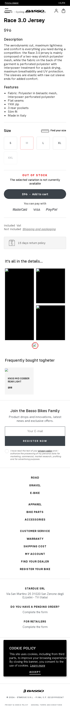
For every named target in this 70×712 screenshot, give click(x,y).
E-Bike (35, 493)
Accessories (35, 519)
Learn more (37, 666)
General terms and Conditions (46, 705)
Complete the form (35, 612)
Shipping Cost (35, 546)
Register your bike (35, 569)
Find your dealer (35, 561)
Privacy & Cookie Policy (16, 705)
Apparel (35, 504)
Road (35, 477)
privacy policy (45, 450)
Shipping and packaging (39, 229)
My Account (35, 554)
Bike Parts (35, 512)
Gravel (35, 485)
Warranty (35, 539)
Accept (35, 671)
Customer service (35, 531)
